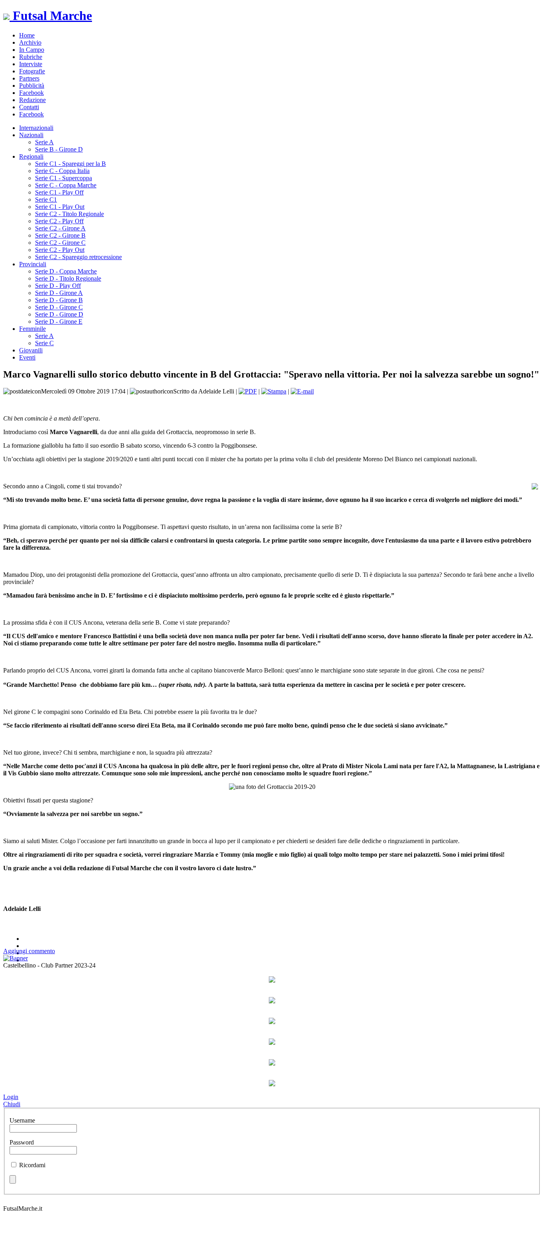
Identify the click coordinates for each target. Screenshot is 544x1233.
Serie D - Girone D (59, 314)
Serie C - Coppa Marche (65, 185)
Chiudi (11, 1104)
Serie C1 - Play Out (59, 206)
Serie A (44, 142)
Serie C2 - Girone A (60, 228)
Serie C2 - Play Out (59, 249)
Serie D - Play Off (58, 285)
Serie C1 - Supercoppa (63, 178)
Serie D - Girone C (59, 307)
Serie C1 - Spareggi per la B (70, 163)
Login (10, 1096)
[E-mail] (302, 391)
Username (22, 1120)
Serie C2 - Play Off (59, 221)
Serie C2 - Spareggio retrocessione (78, 257)
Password (22, 1142)
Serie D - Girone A (59, 292)
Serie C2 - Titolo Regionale (69, 213)
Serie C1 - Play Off (59, 192)
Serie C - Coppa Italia (62, 170)
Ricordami (32, 1165)
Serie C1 (46, 199)
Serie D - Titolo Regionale (68, 278)
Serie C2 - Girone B (60, 235)
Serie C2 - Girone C (60, 242)
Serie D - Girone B (59, 300)
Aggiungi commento (29, 951)
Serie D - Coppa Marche (66, 271)
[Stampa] (273, 391)
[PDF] (248, 391)
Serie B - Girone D (59, 149)
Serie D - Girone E (58, 321)
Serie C (44, 343)
